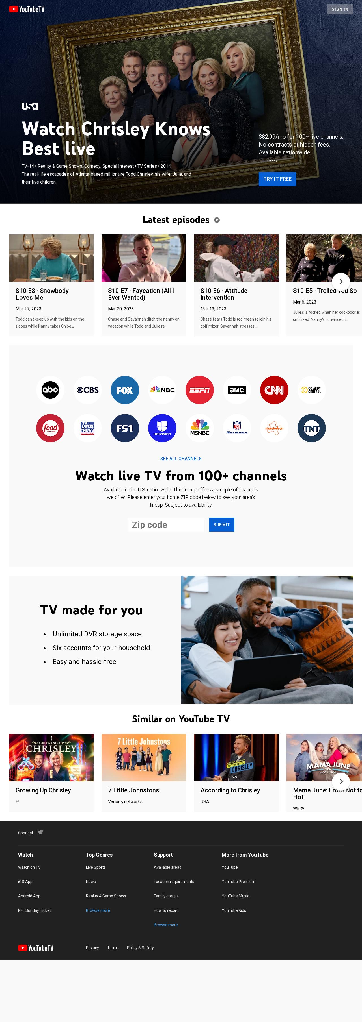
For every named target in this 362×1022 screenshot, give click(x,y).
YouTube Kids (234, 910)
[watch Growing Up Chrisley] (51, 758)
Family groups (166, 896)
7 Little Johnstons (133, 790)
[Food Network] (50, 428)
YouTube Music (235, 896)
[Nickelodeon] (274, 428)
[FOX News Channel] (87, 428)
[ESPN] (199, 390)
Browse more (98, 910)
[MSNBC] (199, 428)
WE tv (298, 808)
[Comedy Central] (311, 390)
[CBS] (87, 390)
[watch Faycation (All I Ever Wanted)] (144, 258)
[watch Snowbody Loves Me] (51, 258)
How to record (166, 910)
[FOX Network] (125, 390)
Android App (29, 896)
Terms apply (268, 160)
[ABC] (50, 390)
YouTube (230, 867)
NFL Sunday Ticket (34, 910)
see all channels (181, 458)
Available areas (167, 867)
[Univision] (162, 428)
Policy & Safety (140, 947)
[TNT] (311, 428)
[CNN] (274, 390)
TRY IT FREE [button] (277, 179)
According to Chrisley (230, 790)
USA (205, 801)
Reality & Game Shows (106, 896)
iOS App (25, 881)
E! (18, 801)
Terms (113, 947)
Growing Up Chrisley (43, 790)
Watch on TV (29, 867)
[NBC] (162, 390)
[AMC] (237, 390)
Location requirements (174, 881)
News (91, 881)
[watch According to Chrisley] (236, 758)
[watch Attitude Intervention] (236, 258)
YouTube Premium (238, 881)
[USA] (30, 106)
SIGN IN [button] (340, 9)
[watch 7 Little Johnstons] (144, 758)
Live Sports (96, 867)
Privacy (92, 947)
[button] (341, 282)
